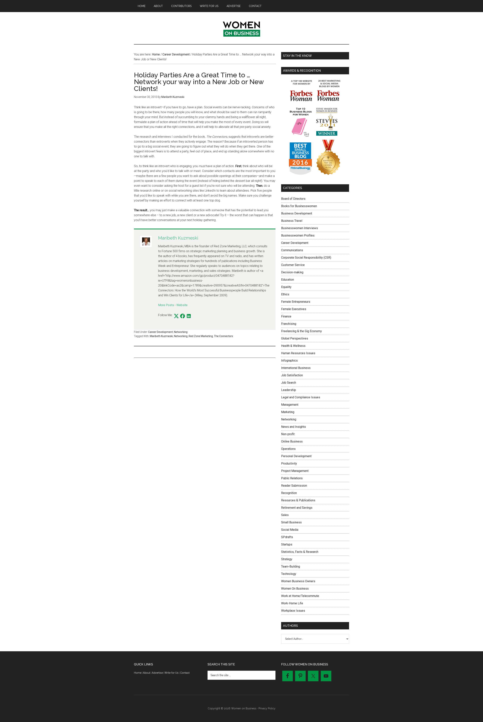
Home (137, 672)
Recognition (289, 493)
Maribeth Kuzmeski (178, 238)
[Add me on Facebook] (182, 316)
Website (182, 305)
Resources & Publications (298, 500)
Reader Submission (294, 485)
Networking (181, 331)
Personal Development (296, 456)
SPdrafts (287, 537)
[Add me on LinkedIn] (188, 316)
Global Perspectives (294, 338)
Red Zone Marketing (201, 336)
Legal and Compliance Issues (300, 397)
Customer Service (293, 265)
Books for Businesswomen (299, 206)
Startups (286, 544)
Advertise (157, 672)
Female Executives (293, 309)
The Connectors (223, 336)
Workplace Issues (293, 610)
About (146, 672)
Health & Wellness (293, 346)
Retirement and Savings (296, 507)
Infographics (289, 360)
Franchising (288, 324)
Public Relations (292, 478)
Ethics (285, 294)
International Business (296, 368)
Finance (286, 316)
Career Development (160, 331)
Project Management (294, 471)
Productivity (289, 463)
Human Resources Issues (298, 353)
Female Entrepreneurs (295, 301)
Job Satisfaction (292, 375)
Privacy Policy (266, 708)
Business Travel (291, 221)
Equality (286, 287)
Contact (185, 672)
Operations (288, 449)
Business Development (296, 213)
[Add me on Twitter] (176, 316)
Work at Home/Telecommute (300, 596)
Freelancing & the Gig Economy (301, 331)
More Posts (166, 305)
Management (289, 404)
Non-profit (288, 434)
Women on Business (241, 28)
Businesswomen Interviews (299, 228)
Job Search (288, 382)
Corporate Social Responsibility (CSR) (306, 257)
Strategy (286, 559)
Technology (288, 574)
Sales (285, 515)
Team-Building (290, 566)
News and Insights (293, 427)
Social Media (289, 530)
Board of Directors (293, 198)
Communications (292, 250)
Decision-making (292, 272)
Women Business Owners (298, 581)
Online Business (292, 441)
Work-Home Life (292, 603)
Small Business (291, 522)
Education (287, 279)
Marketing (287, 412)
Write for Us (171, 672)
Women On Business (295, 588)
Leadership (288, 390)
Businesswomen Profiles (298, 235)
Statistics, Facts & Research (299, 552)
